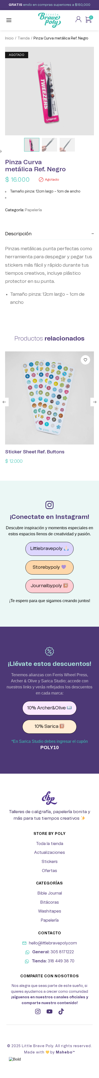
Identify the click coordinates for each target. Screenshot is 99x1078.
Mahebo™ (65, 1052)
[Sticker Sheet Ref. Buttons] (49, 398)
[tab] (49, 234)
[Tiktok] (61, 1011)
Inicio (9, 38)
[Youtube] (49, 1011)
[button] (4, 402)
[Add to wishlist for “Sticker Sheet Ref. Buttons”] (85, 360)
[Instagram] (38, 1011)
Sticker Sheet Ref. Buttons (34, 452)
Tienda (24, 38)
